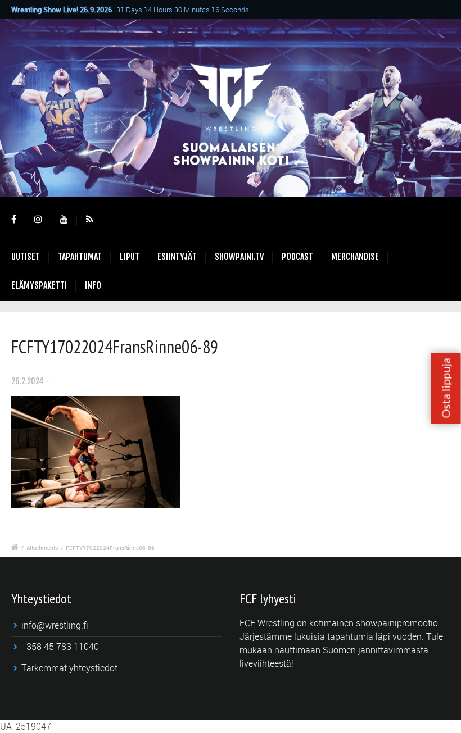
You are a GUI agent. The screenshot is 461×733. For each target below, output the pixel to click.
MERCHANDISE (355, 256)
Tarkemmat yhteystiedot (69, 668)
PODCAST (297, 256)
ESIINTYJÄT (177, 256)
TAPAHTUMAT (80, 256)
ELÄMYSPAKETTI (39, 285)
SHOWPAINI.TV (239, 256)
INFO (93, 285)
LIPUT (129, 256)
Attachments (42, 548)
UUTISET (25, 256)
